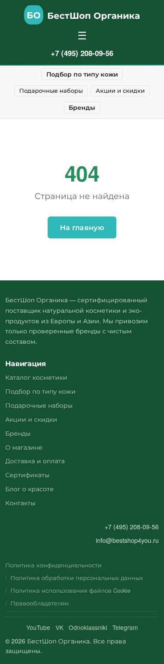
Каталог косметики (36, 376)
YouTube (38, 627)
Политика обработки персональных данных (76, 577)
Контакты (20, 502)
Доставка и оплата (35, 460)
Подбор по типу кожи (82, 74)
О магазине (23, 446)
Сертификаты (27, 474)
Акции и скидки (120, 90)
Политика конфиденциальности (53, 565)
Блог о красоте (29, 488)
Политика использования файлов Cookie (70, 590)
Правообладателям (39, 603)
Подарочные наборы (51, 90)
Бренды (82, 107)
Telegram (125, 627)
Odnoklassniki (88, 627)
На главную (82, 227)
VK (59, 627)
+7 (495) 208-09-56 (82, 53)
